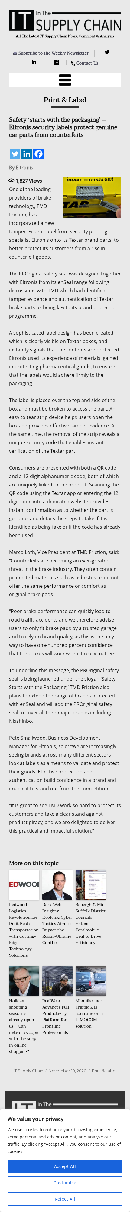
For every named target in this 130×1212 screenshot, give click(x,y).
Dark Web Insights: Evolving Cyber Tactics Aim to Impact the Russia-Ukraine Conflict (57, 924)
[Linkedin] (26, 154)
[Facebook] (57, 62)
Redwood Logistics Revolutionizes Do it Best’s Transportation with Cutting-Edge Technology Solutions (24, 930)
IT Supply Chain (28, 1070)
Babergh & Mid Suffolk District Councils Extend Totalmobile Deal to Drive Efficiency (91, 924)
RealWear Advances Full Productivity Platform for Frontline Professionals (55, 1017)
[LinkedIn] (35, 62)
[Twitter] (108, 52)
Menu (65, 80)
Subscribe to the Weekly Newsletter (53, 53)
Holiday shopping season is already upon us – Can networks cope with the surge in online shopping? (23, 1026)
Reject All (65, 1199)
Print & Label (104, 1070)
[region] (65, 1160)
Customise (65, 1182)
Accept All (65, 1166)
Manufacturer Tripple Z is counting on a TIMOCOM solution (89, 1013)
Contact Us (87, 63)
